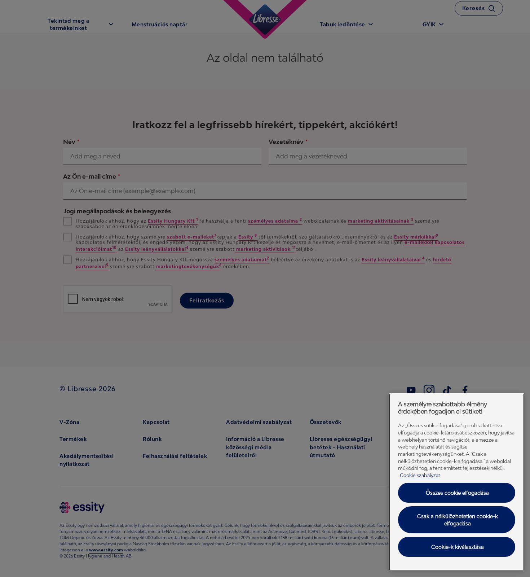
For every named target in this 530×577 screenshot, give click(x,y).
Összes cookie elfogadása (457, 493)
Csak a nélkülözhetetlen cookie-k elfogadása (457, 519)
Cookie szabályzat (420, 475)
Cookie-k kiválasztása (457, 547)
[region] (456, 482)
